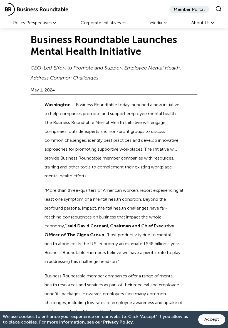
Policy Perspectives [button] (32, 22)
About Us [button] (200, 22)
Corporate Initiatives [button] (101, 22)
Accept (211, 319)
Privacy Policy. (118, 322)
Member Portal (189, 9)
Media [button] (156, 22)
